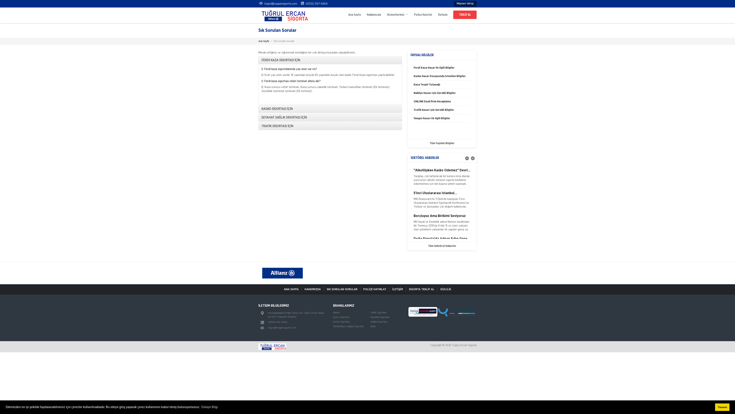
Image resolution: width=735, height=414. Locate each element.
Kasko (336, 312)
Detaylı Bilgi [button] (209, 407)
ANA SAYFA (291, 289)
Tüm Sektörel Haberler (442, 246)
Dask (373, 326)
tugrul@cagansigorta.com (282, 328)
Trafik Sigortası (378, 312)
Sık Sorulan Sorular (342, 289)
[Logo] (283, 15)
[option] (442, 69)
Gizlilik (445, 289)
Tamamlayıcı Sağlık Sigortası (348, 326)
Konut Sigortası (341, 322)
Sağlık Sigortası (378, 322)
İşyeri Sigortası (341, 317)
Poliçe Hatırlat (423, 14)
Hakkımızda (374, 14)
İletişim (443, 14)
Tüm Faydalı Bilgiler (442, 143)
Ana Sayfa (354, 14)
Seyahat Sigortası (380, 317)
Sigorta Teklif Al (421, 289)
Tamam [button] (722, 407)
